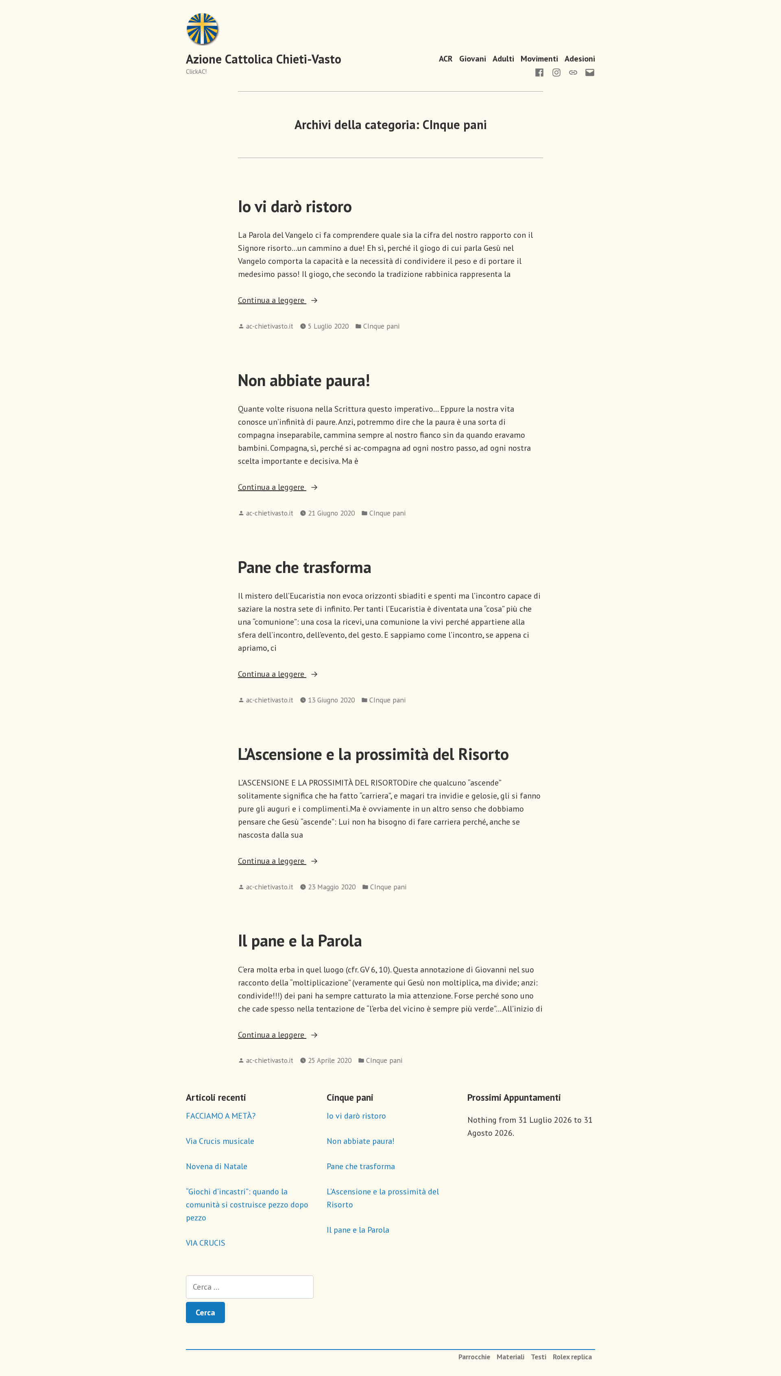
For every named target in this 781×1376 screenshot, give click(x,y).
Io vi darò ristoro (295, 206)
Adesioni (580, 58)
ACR (446, 58)
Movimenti (539, 58)
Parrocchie (474, 1356)
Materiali (510, 1356)
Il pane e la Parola (300, 940)
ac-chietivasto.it (269, 326)
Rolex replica (572, 1356)
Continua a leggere (285, 300)
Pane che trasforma (304, 566)
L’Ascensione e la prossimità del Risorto (373, 753)
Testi (538, 1356)
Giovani (472, 58)
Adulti (503, 58)
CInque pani (381, 326)
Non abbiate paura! (304, 380)
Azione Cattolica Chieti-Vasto (263, 59)
